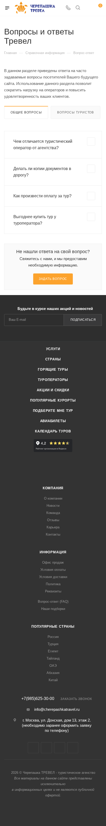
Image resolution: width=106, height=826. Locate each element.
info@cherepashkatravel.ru (57, 709)
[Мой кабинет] (87, 8)
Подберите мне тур (53, 411)
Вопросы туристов (75, 112)
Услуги (53, 349)
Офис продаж (53, 562)
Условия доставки (53, 577)
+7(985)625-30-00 (37, 699)
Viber (59, 747)
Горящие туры (53, 369)
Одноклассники (46, 747)
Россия (53, 637)
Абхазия (53, 673)
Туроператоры (53, 380)
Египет (53, 651)
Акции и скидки (53, 390)
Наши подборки (53, 609)
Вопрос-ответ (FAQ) (53, 601)
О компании (53, 498)
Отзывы (53, 520)
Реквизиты (53, 591)
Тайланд (53, 658)
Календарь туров (53, 431)
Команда (53, 513)
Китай (53, 680)
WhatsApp (72, 747)
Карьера (53, 527)
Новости (53, 506)
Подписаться (83, 320)
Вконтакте (33, 747)
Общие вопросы (26, 112)
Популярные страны (53, 626)
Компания (53, 488)
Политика (53, 584)
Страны (53, 359)
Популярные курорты (53, 400)
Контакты (53, 534)
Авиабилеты (53, 421)
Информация (53, 552)
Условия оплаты (53, 570)
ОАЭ (53, 666)
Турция (53, 644)
